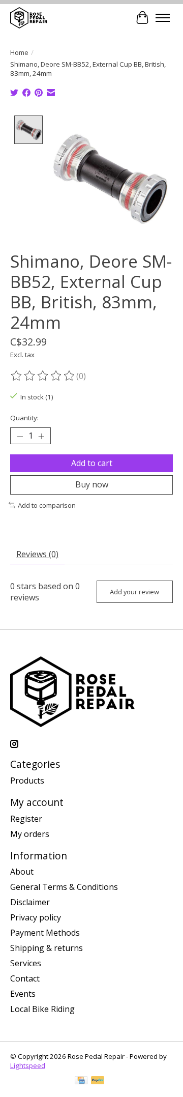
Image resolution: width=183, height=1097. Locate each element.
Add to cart (91, 463)
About (22, 871)
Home (19, 52)
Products (27, 780)
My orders (29, 834)
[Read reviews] (43, 376)
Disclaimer (30, 902)
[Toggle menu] (162, 18)
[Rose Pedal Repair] (28, 17)
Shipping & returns (46, 948)
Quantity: (24, 417)
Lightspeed (27, 1065)
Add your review (134, 591)
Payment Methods (45, 932)
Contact (25, 978)
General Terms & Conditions (64, 886)
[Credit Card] (81, 1081)
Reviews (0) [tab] (37, 554)
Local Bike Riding (42, 1009)
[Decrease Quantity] (19, 436)
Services (25, 963)
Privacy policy (35, 917)
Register (26, 818)
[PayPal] (97, 1081)
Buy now (91, 484)
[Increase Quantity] (41, 436)
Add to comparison (47, 505)
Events (23, 993)
